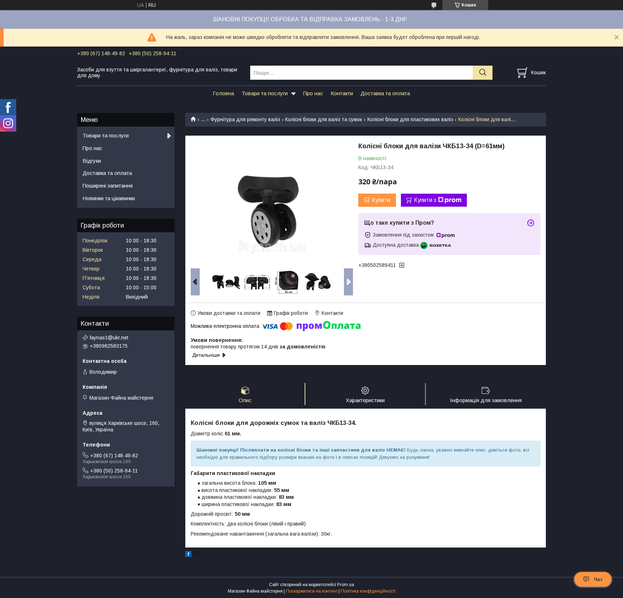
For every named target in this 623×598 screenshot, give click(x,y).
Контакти (342, 93)
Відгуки (92, 161)
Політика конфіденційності (368, 591)
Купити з (425, 200)
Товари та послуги (265, 93)
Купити (381, 200)
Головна (223, 93)
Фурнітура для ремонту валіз (245, 119)
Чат (598, 579)
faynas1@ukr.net (109, 337)
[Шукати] (482, 73)
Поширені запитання (108, 186)
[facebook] (188, 555)
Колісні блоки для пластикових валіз (410, 119)
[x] (196, 555)
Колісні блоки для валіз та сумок (323, 119)
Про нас (313, 93)
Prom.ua (345, 584)
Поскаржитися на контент (311, 591)
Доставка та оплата (385, 93)
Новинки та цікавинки (109, 198)
